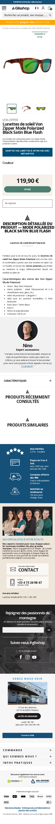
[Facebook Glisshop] (21, 657)
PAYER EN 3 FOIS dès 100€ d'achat (27, 2)
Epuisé (27, 189)
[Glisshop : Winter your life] (20, 8)
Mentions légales (13, 807)
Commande (12, 750)
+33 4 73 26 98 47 (29, 582)
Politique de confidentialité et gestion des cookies (34, 809)
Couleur (8, 162)
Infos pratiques (18, 762)
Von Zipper (10, 120)
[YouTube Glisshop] (34, 657)
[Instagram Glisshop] (28, 657)
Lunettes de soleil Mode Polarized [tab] (27, 242)
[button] (27, 381)
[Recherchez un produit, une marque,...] (50, 15)
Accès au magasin (27, 716)
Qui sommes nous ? (20, 756)
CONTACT (28, 570)
